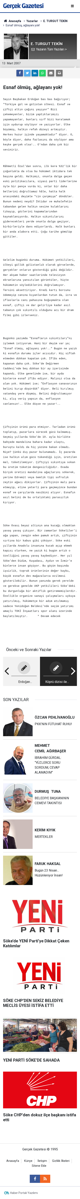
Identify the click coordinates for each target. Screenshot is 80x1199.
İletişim (42, 1161)
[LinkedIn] (35, 73)
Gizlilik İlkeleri (61, 1161)
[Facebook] (19, 73)
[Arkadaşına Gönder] (51, 73)
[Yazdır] (59, 73)
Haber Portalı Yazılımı (24, 1193)
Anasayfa (12, 1161)
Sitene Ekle (39, 1166)
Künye (28, 1161)
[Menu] (72, 6)
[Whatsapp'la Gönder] (42, 73)
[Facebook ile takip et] (35, 1179)
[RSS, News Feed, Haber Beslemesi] (45, 1179)
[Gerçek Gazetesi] (23, 6)
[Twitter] (27, 73)
